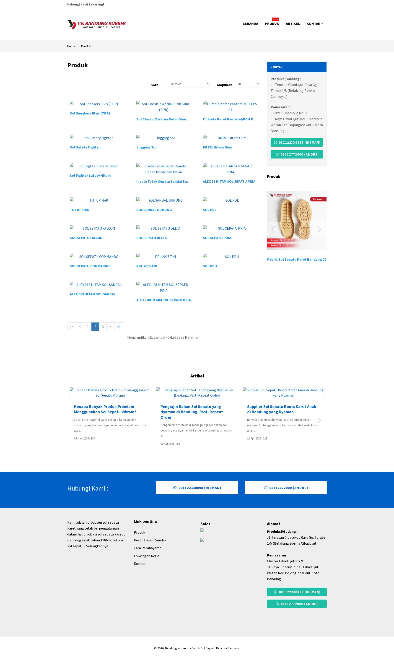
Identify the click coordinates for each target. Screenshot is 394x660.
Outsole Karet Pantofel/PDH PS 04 (231, 119)
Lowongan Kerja (146, 555)
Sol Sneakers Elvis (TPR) (90, 113)
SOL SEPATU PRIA (217, 237)
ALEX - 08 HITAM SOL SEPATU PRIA (163, 300)
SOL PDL (209, 209)
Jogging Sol (146, 147)
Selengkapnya (97, 546)
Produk (86, 46)
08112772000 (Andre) (299, 154)
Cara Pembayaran (147, 548)
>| (118, 326)
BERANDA (250, 23)
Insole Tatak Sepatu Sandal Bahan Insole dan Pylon (178, 181)
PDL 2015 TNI (146, 266)
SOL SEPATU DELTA (151, 237)
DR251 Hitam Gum (217, 147)
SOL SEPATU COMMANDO (90, 266)
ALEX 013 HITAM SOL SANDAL (93, 294)
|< (71, 326)
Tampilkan (220, 85)
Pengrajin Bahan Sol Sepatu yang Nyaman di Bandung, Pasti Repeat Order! (192, 412)
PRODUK (272, 22)
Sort (154, 85)
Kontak (139, 563)
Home (71, 46)
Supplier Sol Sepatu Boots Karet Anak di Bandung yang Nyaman (281, 409)
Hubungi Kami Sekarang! (85, 4)
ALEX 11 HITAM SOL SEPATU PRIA (229, 181)
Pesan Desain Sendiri (150, 540)
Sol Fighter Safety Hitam (90, 175)
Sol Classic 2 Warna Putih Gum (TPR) (166, 119)
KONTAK (314, 23)
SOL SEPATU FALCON (86, 237)
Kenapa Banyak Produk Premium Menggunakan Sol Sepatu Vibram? (105, 409)
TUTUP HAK (79, 209)
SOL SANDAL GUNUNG (154, 209)
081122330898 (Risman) (299, 142)
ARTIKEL (293, 23)
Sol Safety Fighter (85, 147)
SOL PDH (210, 266)
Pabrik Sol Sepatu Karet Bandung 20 (296, 259)
